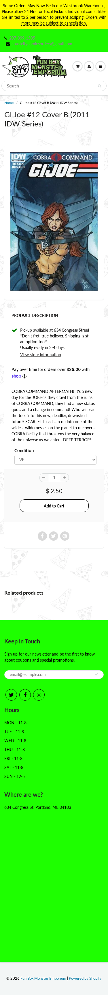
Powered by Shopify (85, 978)
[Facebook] (25, 695)
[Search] (99, 86)
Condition (24, 450)
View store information (40, 354)
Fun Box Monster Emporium (43, 978)
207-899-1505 (22, 38)
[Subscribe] (96, 674)
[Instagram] (39, 695)
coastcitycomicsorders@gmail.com (42, 43)
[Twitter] (11, 695)
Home (9, 102)
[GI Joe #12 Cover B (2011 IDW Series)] (54, 221)
